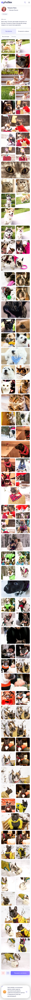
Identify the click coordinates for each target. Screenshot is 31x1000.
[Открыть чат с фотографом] (8, 973)
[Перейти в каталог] (6, 2)
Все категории (5, 36)
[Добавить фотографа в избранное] (3, 973)
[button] (25, 2)
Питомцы (14, 36)
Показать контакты (20, 973)
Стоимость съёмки (23, 31)
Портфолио (8, 31)
